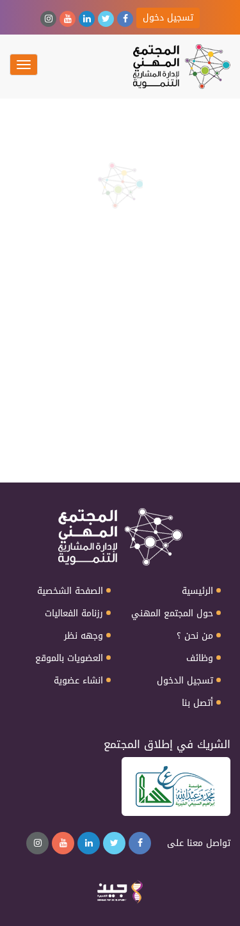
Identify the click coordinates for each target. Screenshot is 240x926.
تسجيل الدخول (185, 681)
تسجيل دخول (168, 17)
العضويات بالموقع (69, 658)
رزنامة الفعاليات (74, 613)
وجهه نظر (83, 636)
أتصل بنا (197, 703)
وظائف (199, 658)
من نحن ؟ (195, 636)
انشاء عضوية (78, 681)
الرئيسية (197, 591)
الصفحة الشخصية (70, 591)
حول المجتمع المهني (172, 613)
